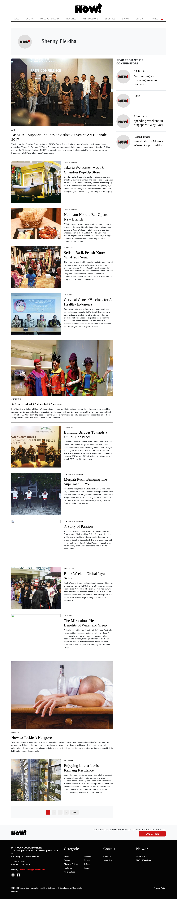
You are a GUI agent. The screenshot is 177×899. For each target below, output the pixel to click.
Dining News (70, 163)
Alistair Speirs (142, 136)
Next (74, 812)
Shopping (68, 248)
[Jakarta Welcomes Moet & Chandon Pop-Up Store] (36, 183)
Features (71, 19)
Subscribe (107, 860)
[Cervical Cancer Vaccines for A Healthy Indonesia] (36, 315)
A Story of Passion (78, 526)
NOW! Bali (141, 856)
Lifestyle (110, 19)
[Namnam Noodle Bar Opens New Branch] (36, 224)
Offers (140, 19)
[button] (162, 18)
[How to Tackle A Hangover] (62, 696)
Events (30, 19)
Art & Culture (90, 19)
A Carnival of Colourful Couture (36, 404)
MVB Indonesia (144, 860)
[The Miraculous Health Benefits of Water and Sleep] (36, 636)
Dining (125, 19)
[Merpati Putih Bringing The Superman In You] (36, 495)
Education (69, 569)
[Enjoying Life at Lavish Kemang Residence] (36, 781)
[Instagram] (13, 875)
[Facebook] (18, 875)
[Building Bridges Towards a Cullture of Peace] (36, 448)
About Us (107, 856)
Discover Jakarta (49, 19)
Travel (154, 19)
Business (68, 761)
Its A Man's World (73, 474)
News (16, 19)
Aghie (137, 95)
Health (68, 295)
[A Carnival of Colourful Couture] (62, 369)
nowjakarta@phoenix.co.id (32, 870)
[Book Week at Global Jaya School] (36, 589)
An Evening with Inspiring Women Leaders (145, 80)
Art (13, 130)
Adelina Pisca (141, 71)
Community (70, 427)
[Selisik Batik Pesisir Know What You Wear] (36, 268)
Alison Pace (140, 116)
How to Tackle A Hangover (32, 737)
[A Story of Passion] (36, 542)
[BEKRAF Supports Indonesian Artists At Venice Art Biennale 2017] (62, 93)
